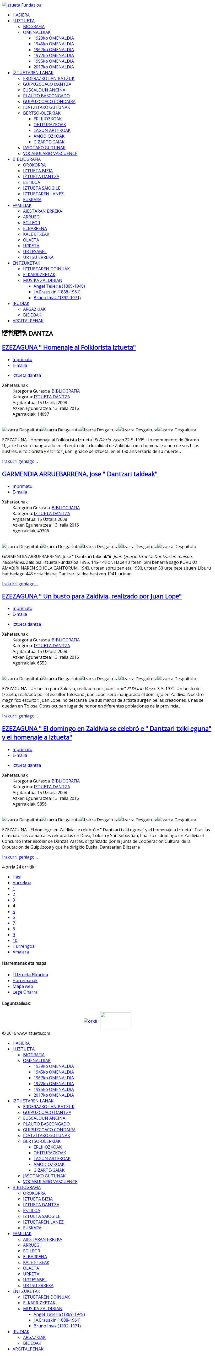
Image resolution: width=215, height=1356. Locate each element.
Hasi (17, 877)
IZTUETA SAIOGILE (41, 188)
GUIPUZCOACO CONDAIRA (49, 101)
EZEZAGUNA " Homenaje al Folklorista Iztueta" (69, 347)
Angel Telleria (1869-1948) (59, 286)
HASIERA (21, 15)
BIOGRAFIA (34, 26)
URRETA (31, 246)
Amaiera (21, 952)
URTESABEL (35, 251)
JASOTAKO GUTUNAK (44, 148)
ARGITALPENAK (28, 321)
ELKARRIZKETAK (39, 274)
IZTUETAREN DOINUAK (46, 269)
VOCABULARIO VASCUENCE (50, 153)
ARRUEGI (32, 217)
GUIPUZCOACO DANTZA (47, 84)
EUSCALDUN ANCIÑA (44, 90)
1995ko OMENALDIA (54, 61)
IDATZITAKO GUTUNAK (46, 107)
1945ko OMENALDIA (54, 44)
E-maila (20, 365)
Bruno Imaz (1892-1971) (57, 298)
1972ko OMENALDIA (54, 55)
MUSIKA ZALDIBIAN (42, 280)
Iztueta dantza (27, 375)
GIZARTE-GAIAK (49, 142)
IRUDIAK (21, 303)
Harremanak (25, 980)
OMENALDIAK (37, 32)
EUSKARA (32, 199)
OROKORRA (34, 165)
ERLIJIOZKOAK (48, 119)
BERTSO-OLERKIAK (42, 113)
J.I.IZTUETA (24, 21)
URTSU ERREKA (38, 257)
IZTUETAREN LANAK (33, 73)
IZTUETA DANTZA (41, 176)
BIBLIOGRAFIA (27, 159)
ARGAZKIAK (34, 309)
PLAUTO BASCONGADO (46, 96)
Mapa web (23, 986)
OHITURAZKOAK (50, 124)
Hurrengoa (24, 946)
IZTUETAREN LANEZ (43, 194)
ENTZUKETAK (26, 263)
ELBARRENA (35, 228)
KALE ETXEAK (36, 234)
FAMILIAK (22, 205)
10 (15, 940)
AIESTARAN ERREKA (42, 211)
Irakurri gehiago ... (20, 461)
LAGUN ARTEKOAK (52, 130)
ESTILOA (31, 182)
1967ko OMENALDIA (54, 49)
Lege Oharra (25, 992)
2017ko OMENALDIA (54, 67)
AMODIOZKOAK (49, 136)
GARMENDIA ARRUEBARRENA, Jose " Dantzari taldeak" (80, 473)
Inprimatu (22, 359)
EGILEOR (31, 223)
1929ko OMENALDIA (54, 38)
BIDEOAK (32, 315)
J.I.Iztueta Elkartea (30, 975)
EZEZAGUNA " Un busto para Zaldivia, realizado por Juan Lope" (92, 596)
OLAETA (31, 240)
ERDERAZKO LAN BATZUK (48, 78)
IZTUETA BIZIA (38, 171)
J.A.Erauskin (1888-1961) (57, 292)
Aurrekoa (22, 883)
